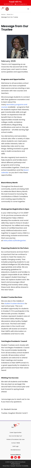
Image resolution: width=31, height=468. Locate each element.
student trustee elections (14, 303)
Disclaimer (18, 466)
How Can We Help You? (15, 436)
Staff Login (16, 446)
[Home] (3, 9)
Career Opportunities (15, 432)
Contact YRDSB (15, 443)
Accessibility (25, 466)
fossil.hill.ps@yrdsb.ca (21, 4)
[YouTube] (15, 457)
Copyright (12, 466)
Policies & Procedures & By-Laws (15, 439)
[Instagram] (19, 457)
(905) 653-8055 (9, 4)
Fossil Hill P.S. (15, 1)
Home (3, 14)
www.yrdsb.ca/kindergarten (14, 240)
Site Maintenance (15, 450)
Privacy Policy (6, 466)
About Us (9, 14)
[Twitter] (12, 457)
